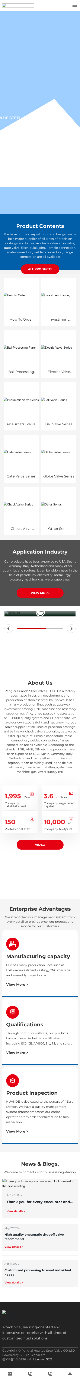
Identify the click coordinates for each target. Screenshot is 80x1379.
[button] (8, 628)
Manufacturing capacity (38, 956)
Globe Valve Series (58, 476)
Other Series (58, 529)
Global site (38, 1355)
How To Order (21, 319)
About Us (40, 683)
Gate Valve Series (21, 476)
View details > (16, 1211)
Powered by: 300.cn (15, 1355)
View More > (17, 985)
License (38, 1359)
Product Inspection (32, 1093)
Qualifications (24, 1024)
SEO (49, 1359)
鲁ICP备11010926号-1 (16, 1359)
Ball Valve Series (58, 424)
